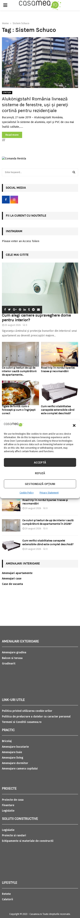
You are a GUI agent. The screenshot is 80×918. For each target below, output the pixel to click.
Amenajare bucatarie (15, 746)
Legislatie (8, 810)
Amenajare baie (12, 752)
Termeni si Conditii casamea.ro (22, 722)
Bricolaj (7, 741)
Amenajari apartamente (17, 573)
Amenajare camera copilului (20, 768)
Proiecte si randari (14, 835)
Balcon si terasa (12, 658)
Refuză (40, 473)
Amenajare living (12, 757)
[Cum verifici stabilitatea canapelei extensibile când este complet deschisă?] (59, 392)
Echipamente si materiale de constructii (27, 841)
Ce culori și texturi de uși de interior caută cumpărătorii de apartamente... (19, 371)
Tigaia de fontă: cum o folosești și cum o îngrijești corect (19, 410)
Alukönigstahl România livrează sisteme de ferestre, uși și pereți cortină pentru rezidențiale (35, 104)
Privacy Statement (49, 492)
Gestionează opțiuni (40, 484)
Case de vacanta (12, 584)
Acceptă (40, 462)
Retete (6, 894)
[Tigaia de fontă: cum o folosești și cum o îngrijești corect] (20, 392)
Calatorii (7, 899)
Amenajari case (11, 578)
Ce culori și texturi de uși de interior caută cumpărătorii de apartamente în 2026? (48, 522)
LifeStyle (7, 92)
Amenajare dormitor (15, 763)
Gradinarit (8, 663)
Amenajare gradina (14, 652)
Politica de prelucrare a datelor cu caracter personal (36, 716)
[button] (74, 425)
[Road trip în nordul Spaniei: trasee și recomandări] (59, 354)
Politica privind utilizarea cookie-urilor (27, 711)
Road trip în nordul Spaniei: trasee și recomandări (58, 369)
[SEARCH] (74, 172)
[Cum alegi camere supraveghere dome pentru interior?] (40, 288)
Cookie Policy (27, 492)
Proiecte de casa (12, 799)
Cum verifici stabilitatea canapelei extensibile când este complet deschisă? (57, 410)
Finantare (8, 805)
